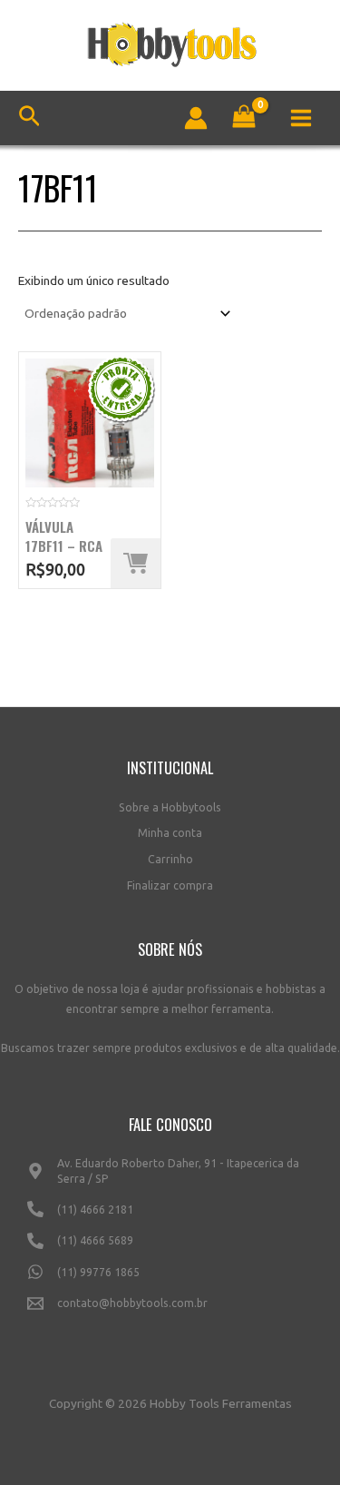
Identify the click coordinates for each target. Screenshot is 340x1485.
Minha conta (170, 833)
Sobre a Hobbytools (170, 807)
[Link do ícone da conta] (196, 118)
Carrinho (170, 859)
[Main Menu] (301, 117)
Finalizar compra (170, 885)
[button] (135, 563)
